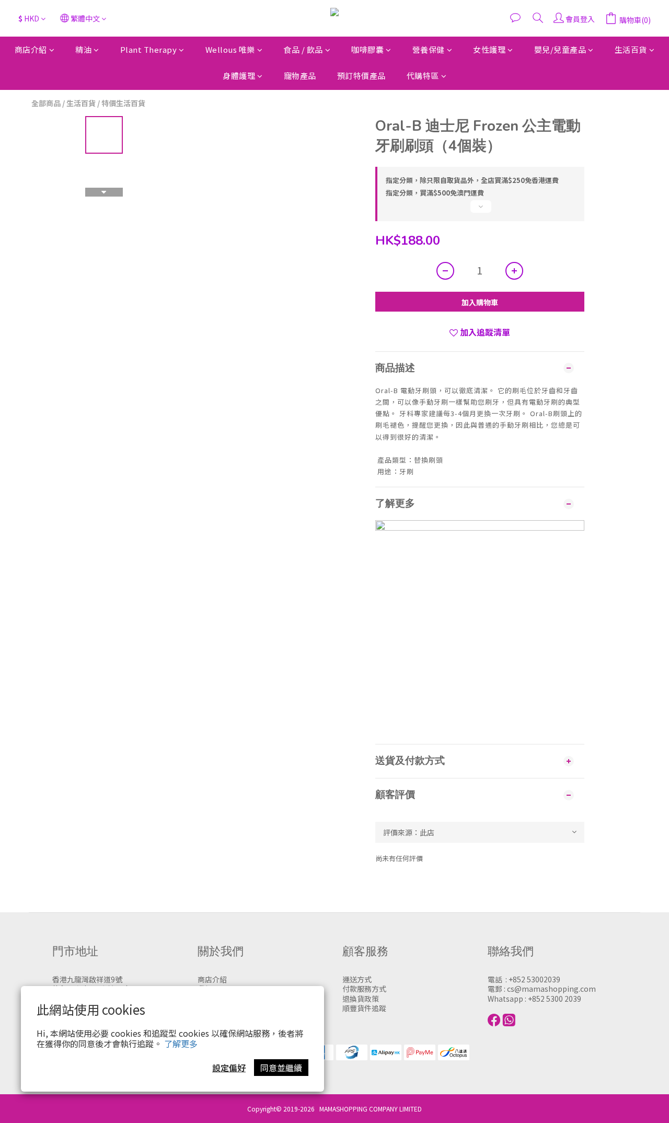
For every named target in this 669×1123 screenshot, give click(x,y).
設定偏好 (229, 1067)
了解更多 (181, 1043)
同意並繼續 (281, 1067)
